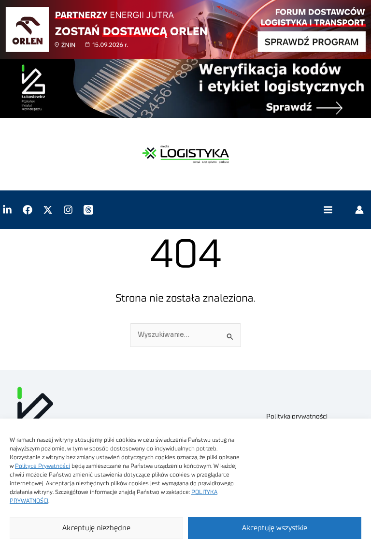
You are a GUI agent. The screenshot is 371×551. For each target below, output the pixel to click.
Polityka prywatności (297, 416)
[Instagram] (68, 210)
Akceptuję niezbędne (96, 528)
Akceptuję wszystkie (274, 528)
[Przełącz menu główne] (327, 210)
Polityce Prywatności (42, 466)
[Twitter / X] (48, 210)
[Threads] (88, 210)
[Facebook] (27, 210)
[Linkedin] (7, 210)
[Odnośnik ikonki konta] (359, 209)
